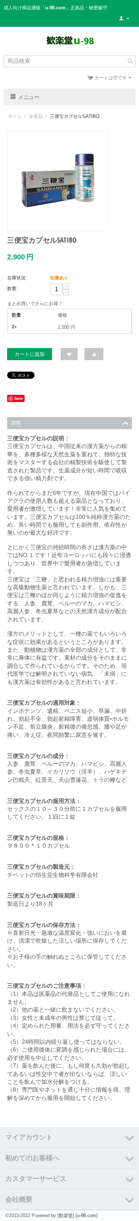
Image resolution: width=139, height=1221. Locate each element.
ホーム (15, 116)
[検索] (130, 61)
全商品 (36, 116)
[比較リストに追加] (93, 354)
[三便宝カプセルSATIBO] (57, 181)
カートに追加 (30, 354)
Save (18, 398)
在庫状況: (17, 278)
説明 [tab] (16, 423)
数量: (12, 288)
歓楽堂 (66, 1215)
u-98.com (86, 1215)
